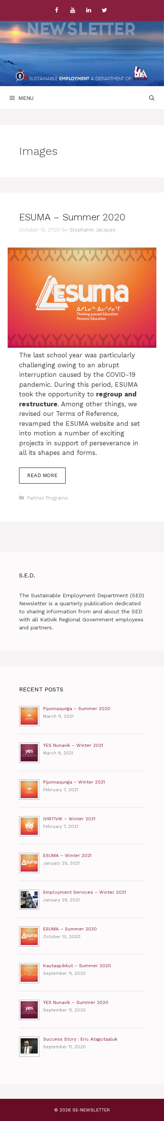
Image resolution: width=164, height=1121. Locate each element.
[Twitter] (104, 10)
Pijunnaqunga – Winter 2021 (74, 782)
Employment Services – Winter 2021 (84, 892)
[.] (81, 74)
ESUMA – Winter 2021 (67, 855)
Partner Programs (47, 498)
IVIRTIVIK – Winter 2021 (69, 818)
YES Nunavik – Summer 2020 (75, 1002)
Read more (46, 478)
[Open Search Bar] (152, 97)
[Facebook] (56, 10)
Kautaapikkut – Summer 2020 (77, 965)
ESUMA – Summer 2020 (72, 217)
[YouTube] (72, 10)
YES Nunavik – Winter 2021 (73, 745)
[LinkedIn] (88, 10)
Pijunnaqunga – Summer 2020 (76, 708)
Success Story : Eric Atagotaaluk (80, 1039)
